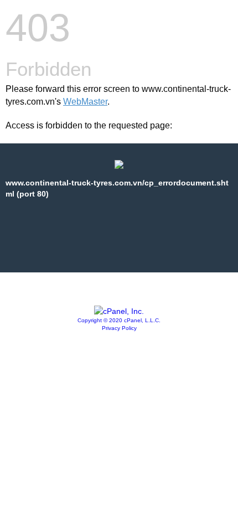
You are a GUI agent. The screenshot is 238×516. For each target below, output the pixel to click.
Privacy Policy (119, 328)
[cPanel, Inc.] (119, 311)
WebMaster (85, 101)
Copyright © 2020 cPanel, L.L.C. (119, 320)
